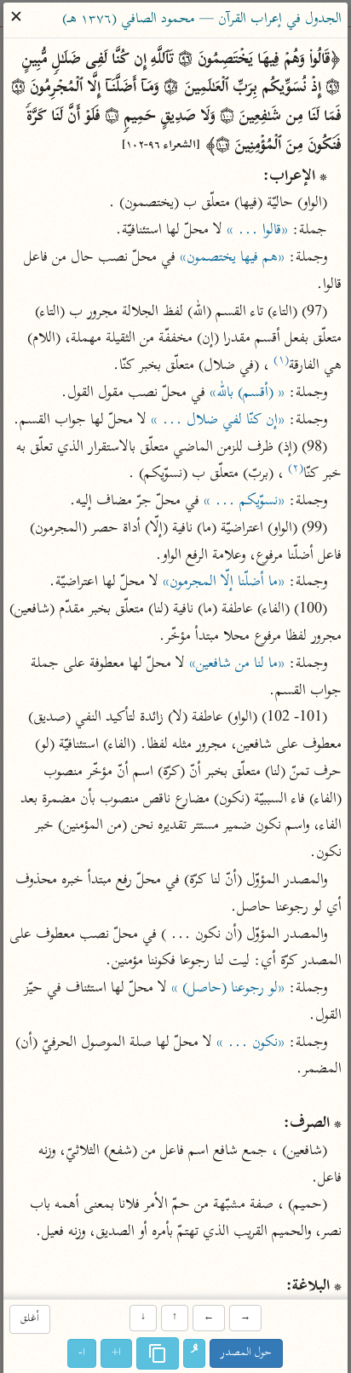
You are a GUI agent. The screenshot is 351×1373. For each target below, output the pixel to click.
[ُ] (195, 1353)
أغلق (29, 1320)
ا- (82, 1353)
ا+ (117, 1353)
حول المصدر (247, 1353)
